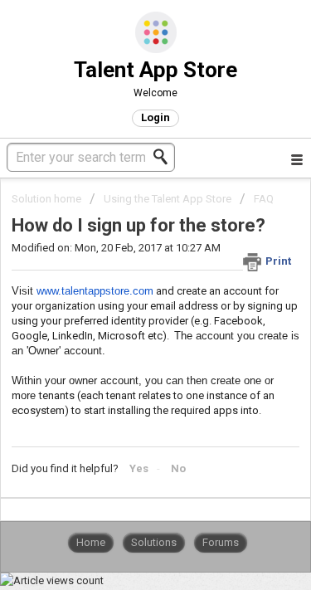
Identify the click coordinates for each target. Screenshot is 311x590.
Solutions (154, 542)
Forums (220, 542)
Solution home (48, 199)
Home (90, 542)
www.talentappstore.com (94, 291)
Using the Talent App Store (167, 199)
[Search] (165, 157)
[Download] (125, 278)
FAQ (264, 199)
